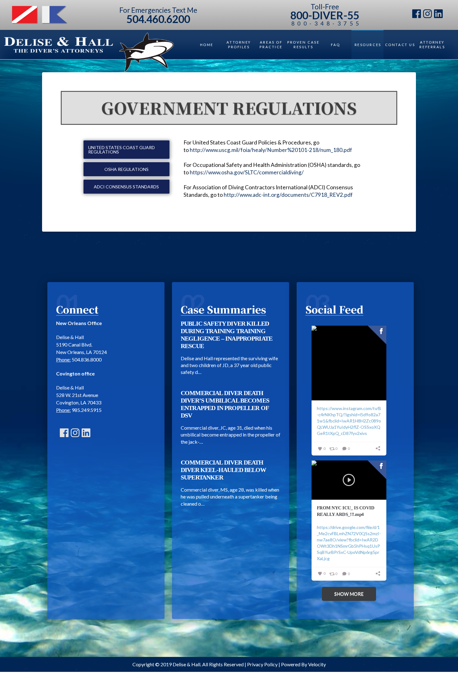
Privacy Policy (262, 664)
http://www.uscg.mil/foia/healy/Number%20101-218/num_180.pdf (271, 150)
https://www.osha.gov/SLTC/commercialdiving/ (247, 172)
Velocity (317, 664)
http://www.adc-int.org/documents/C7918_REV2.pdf (288, 194)
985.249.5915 (87, 410)
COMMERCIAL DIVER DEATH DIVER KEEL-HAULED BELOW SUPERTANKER (223, 470)
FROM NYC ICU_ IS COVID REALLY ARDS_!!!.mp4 (345, 511)
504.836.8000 (87, 359)
